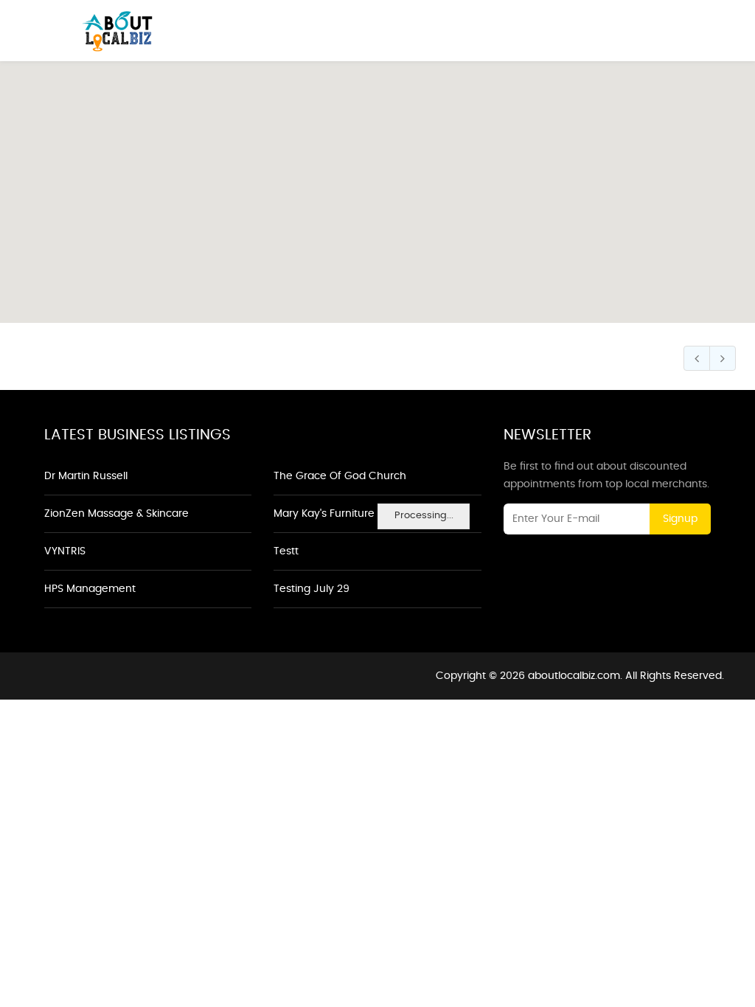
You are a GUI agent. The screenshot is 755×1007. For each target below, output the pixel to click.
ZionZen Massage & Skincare (116, 514)
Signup (680, 519)
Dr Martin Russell (86, 476)
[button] (377, 183)
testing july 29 (311, 589)
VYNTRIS (65, 551)
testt (286, 551)
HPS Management (90, 589)
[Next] (722, 358)
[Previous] (696, 358)
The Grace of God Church (340, 476)
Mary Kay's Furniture (324, 514)
